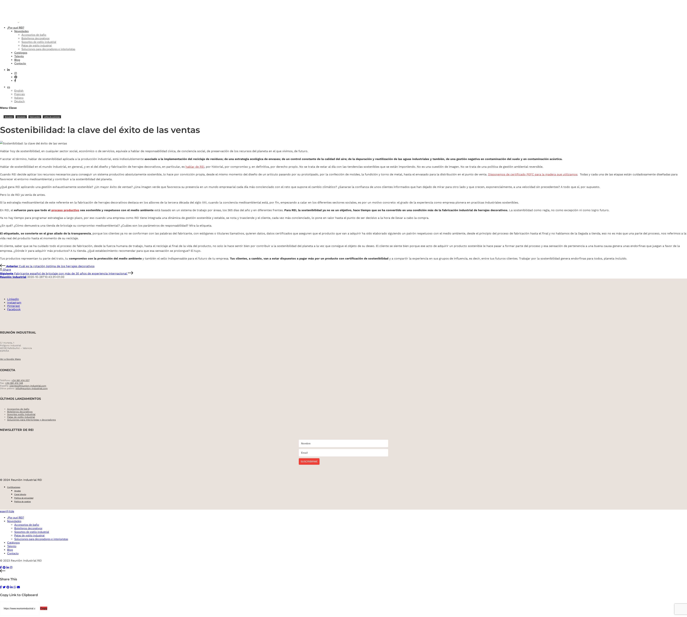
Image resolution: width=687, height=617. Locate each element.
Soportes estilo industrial (21, 414)
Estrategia (21, 117)
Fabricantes (35, 117)
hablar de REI (195, 166)
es (8, 87)
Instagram (14, 302)
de (12, 511)
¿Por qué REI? (15, 28)
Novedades (21, 31)
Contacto (20, 63)
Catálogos (20, 53)
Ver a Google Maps (10, 359)
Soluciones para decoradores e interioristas (48, 49)
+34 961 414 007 (20, 380)
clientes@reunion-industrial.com (27, 385)
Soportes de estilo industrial (38, 42)
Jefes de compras (52, 117)
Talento (19, 56)
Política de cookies (22, 502)
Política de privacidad (23, 498)
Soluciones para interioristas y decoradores (31, 419)
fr (7, 511)
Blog (17, 60)
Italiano (18, 98)
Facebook (14, 309)
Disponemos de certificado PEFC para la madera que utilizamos (532, 174)
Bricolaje (9, 117)
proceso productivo (65, 210)
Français (19, 94)
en (4, 511)
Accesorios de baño (33, 35)
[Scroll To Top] (343, 571)
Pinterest (13, 306)
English (18, 91)
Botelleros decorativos (35, 38)
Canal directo (20, 494)
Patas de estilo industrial (36, 45)
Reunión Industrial (13, 277)
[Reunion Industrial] (23, 21)
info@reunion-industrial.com (32, 388)
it (10, 511)
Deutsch (19, 101)
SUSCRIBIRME (309, 461)
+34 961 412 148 (14, 383)
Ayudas (17, 491)
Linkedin (13, 299)
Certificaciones (13, 487)
